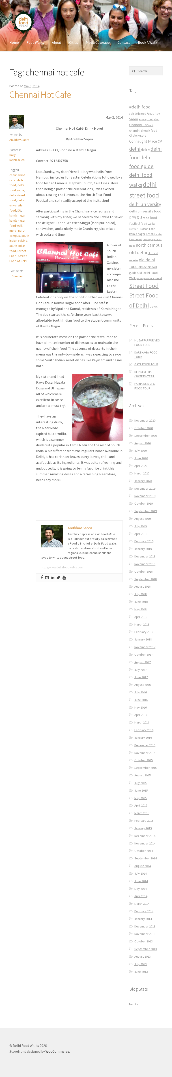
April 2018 (140, 617)
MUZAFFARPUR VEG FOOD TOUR (147, 342)
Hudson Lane (147, 229)
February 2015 (143, 821)
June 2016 (141, 700)
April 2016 (140, 715)
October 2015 (143, 760)
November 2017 (144, 647)
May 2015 (140, 798)
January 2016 (143, 738)
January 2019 (143, 549)
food (146, 218)
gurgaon (133, 229)
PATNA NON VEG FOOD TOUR (144, 386)
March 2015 (141, 813)
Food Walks (35, 42)
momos (157, 239)
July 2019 (140, 526)
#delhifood (139, 107)
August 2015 (142, 775)
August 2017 (142, 662)
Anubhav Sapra (19, 140)
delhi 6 (145, 150)
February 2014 (143, 911)
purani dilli (149, 278)
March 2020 (141, 473)
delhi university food (16, 205)
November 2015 (144, 753)
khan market (135, 239)
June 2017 (141, 677)
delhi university (145, 204)
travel (153, 306)
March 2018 (141, 624)
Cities (73, 42)
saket (158, 278)
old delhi (138, 252)
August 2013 (142, 956)
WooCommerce (57, 1051)
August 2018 (142, 586)
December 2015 (144, 745)
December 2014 (144, 836)
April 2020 (140, 466)
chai (156, 119)
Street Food (144, 285)
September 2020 (145, 436)
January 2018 (143, 639)
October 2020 (143, 428)
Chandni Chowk (141, 125)
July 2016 (140, 692)
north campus (149, 245)
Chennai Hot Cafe (40, 94)
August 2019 (142, 519)
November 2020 (144, 420)
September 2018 (145, 579)
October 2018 (143, 572)
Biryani (142, 119)
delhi (134, 148)
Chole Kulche (137, 135)
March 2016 (141, 722)
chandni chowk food (143, 130)
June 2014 (141, 881)
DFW (132, 218)
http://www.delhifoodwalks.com (62, 567)
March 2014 (141, 904)
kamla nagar (17, 215)
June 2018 (141, 602)
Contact (124, 42)
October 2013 (143, 941)
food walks (148, 224)
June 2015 (141, 790)
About (56, 42)
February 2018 (143, 632)
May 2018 (140, 609)
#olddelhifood (137, 114)
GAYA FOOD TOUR (146, 364)
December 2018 (144, 556)
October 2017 (143, 655)
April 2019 (140, 534)
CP (160, 141)
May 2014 (140, 889)
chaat (149, 119)
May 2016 (140, 707)
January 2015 (143, 828)
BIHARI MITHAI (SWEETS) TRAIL (144, 374)
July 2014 (140, 873)
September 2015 (145, 768)
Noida (132, 245)
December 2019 (144, 489)
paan (139, 278)
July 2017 (140, 670)
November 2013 (144, 934)
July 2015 (140, 783)
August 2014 (142, 866)
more (13, 231)
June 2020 (141, 458)
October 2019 (143, 503)
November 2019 (144, 496)
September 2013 (145, 949)
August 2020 (142, 443)
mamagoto (148, 239)
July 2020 (140, 451)
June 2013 (141, 972)
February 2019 (143, 541)
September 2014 (145, 858)
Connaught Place (143, 141)
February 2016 (143, 730)
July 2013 (140, 964)
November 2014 (144, 843)
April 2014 (140, 896)
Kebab (150, 234)
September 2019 (145, 511)
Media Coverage (98, 42)
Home (14, 42)
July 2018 (140, 594)
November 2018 (144, 564)
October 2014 (143, 851)
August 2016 (142, 685)
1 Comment (17, 276)
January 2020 (143, 481)
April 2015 (140, 805)
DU (19, 210)
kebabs (158, 234)
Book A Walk (147, 42)
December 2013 (144, 926)
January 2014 (143, 919)
